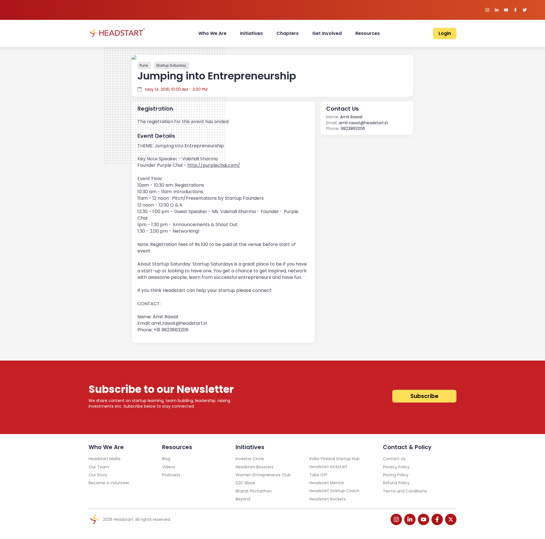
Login (445, 33)
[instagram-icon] (396, 519)
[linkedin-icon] (410, 519)
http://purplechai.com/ (213, 165)
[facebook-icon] (437, 519)
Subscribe (424, 396)
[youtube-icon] (423, 519)
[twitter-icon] (450, 519)
